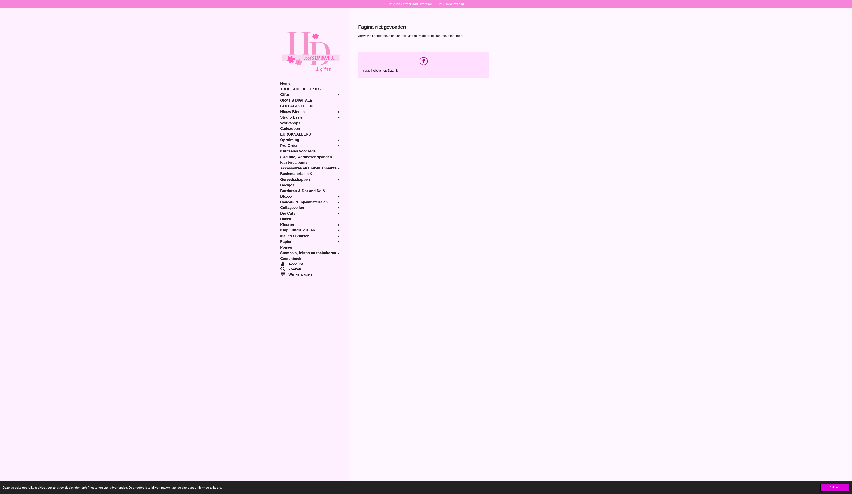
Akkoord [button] (835, 487)
